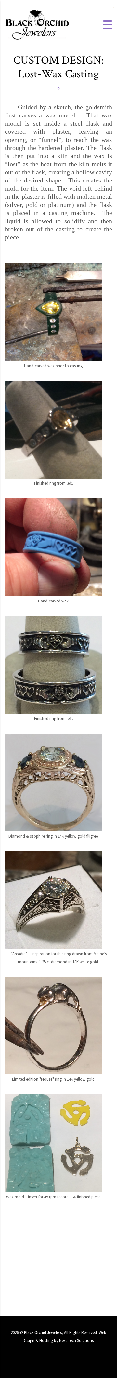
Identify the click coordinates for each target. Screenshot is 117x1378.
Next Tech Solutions (76, 1340)
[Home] (37, 24)
